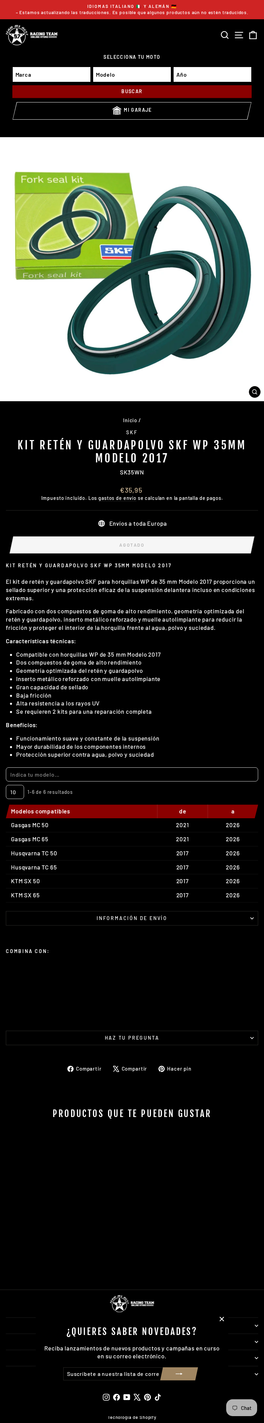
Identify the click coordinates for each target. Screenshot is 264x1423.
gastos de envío (117, 498)
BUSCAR (131, 91)
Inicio (130, 420)
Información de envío (132, 918)
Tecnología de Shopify (132, 1417)
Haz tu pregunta (132, 1038)
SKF (132, 432)
